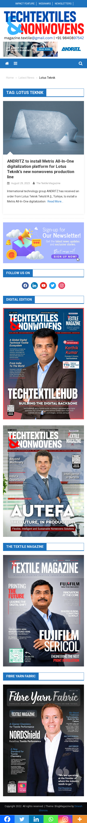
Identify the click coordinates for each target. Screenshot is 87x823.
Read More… (55, 201)
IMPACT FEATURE (25, 3)
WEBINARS (45, 3)
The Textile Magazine (48, 183)
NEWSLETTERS (63, 3)
